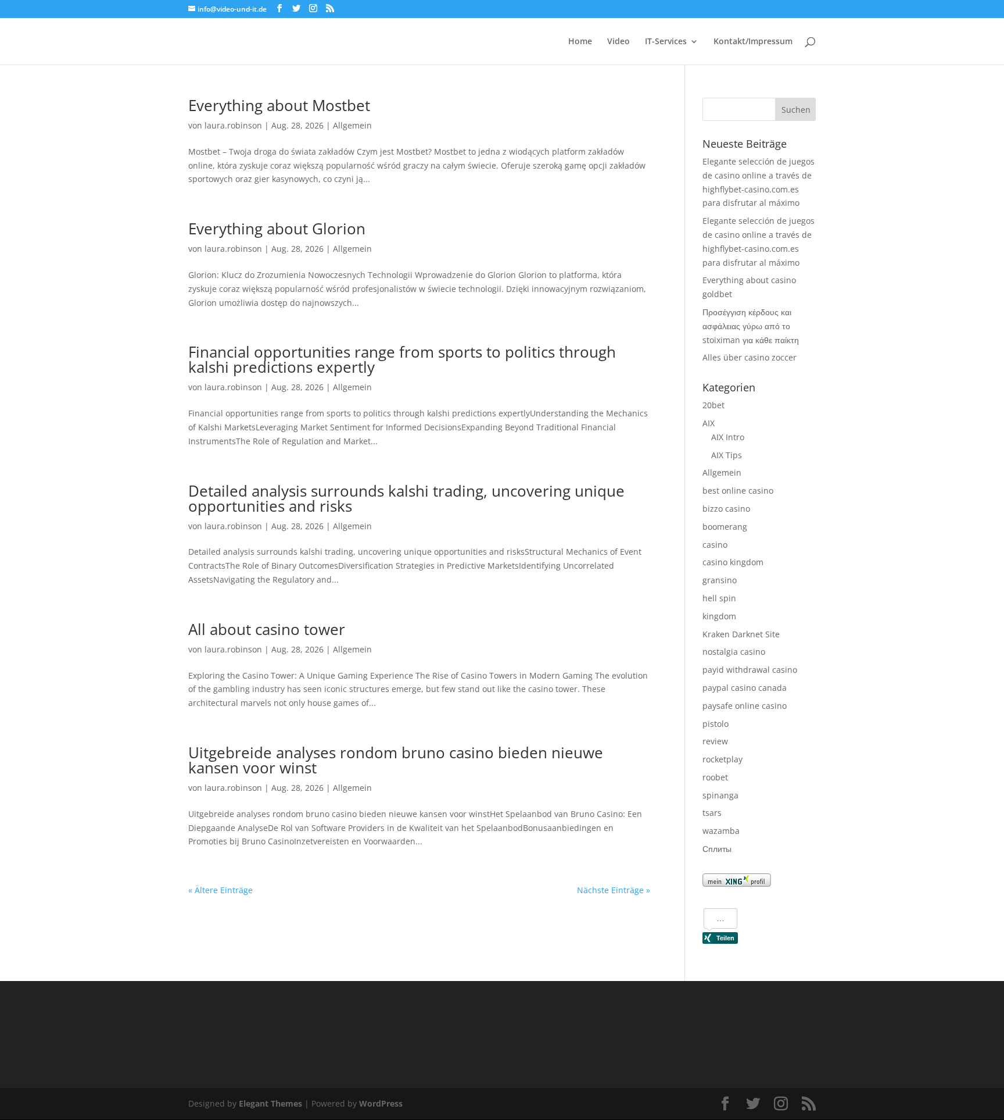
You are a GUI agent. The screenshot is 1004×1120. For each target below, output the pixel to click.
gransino (719, 580)
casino (714, 544)
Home (580, 42)
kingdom (719, 616)
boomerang (724, 526)
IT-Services (666, 42)
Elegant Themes (270, 1103)
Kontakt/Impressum (753, 42)
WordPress (381, 1103)
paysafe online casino (744, 705)
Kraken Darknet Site (741, 634)
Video (618, 42)
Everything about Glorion (276, 228)
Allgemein (352, 125)
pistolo (715, 723)
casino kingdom (732, 562)
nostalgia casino (733, 651)
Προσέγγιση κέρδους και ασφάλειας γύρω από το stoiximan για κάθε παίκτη (750, 325)
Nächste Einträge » (613, 890)
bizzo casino (726, 508)
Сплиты (717, 848)
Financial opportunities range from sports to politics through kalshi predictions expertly (402, 359)
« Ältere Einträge (220, 890)
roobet (715, 777)
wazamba (721, 830)
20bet (713, 405)
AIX (708, 423)
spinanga (720, 795)
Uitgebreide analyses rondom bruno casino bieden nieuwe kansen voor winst (395, 760)
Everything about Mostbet (279, 105)
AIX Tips (726, 455)
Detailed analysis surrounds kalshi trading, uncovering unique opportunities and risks (406, 498)
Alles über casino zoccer (749, 357)
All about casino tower (266, 629)
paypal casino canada (744, 687)
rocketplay (722, 759)
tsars (712, 812)
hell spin (719, 598)
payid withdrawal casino (749, 669)
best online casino (737, 490)
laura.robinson (233, 125)
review (715, 741)
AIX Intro (727, 437)
